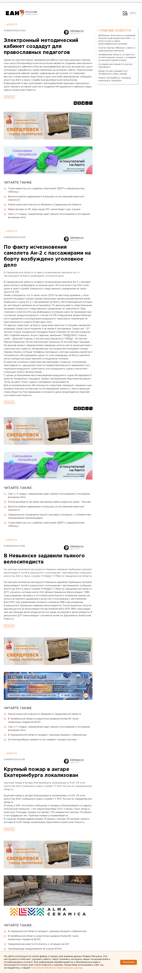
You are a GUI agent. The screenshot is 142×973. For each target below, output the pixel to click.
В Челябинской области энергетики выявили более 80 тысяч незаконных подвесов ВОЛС (43, 720)
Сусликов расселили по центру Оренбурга (115, 65)
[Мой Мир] (87, 103)
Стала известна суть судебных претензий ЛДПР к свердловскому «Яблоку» (46, 190)
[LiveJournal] (90, 103)
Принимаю (128, 962)
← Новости (10, 24)
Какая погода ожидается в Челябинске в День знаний (112, 72)
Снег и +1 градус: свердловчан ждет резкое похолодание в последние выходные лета (49, 216)
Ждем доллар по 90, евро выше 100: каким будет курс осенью (44, 209)
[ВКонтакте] (75, 103)
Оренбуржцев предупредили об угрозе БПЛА (35, 949)
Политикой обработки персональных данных (57, 968)
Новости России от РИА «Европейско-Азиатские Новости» (15, 13)
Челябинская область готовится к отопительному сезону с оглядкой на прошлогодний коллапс (117, 57)
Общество (9, 97)
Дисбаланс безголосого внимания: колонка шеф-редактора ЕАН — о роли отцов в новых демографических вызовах (117, 40)
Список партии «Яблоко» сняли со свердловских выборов (116, 49)
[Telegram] (83, 103)
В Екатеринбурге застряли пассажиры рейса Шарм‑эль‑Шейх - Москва (49, 502)
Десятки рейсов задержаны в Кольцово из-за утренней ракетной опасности (46, 198)
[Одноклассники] (79, 103)
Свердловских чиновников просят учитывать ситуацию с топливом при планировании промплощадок (49, 516)
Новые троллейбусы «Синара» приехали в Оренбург (114, 79)
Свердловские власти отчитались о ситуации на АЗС (38, 944)
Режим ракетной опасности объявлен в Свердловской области (44, 205)
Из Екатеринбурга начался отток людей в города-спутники (42, 740)
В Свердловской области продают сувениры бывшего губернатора (47, 735)
